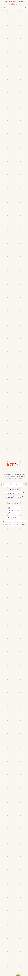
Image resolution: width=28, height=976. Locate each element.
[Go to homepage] (4, 7)
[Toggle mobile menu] (25, 7)
